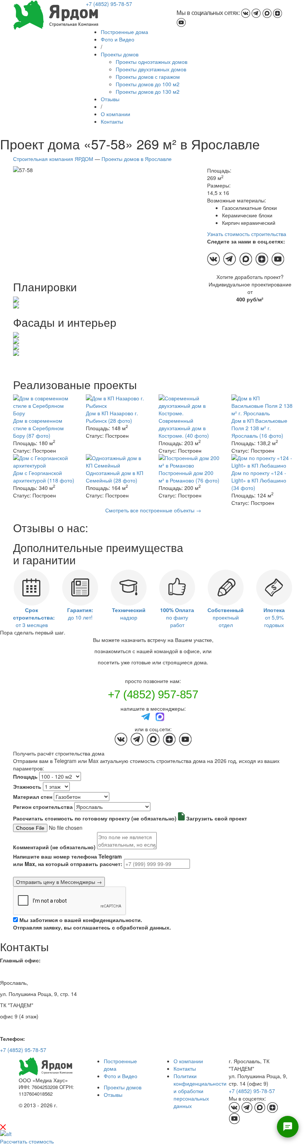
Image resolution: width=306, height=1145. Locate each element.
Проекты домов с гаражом (148, 76)
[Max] (160, 716)
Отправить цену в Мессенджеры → (59, 881)
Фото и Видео (117, 39)
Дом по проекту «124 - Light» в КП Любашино (258, 480)
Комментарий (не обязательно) (54, 847)
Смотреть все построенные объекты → (153, 510)
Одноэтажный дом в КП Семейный (114, 476)
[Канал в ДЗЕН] (277, 13)
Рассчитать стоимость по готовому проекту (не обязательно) (95, 818)
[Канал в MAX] (267, 13)
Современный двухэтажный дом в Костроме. (184, 428)
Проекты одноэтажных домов (151, 61)
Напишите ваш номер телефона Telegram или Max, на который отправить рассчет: (67, 860)
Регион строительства (43, 806)
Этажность (27, 786)
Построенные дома (124, 31)
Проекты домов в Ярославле (137, 158)
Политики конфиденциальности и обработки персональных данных (200, 1091)
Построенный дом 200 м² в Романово (189, 476)
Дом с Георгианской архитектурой (43, 476)
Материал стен (32, 796)
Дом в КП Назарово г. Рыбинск (112, 416)
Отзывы (110, 99)
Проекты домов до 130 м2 (147, 91)
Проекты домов (119, 54)
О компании (115, 114)
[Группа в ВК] (245, 13)
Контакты (112, 121)
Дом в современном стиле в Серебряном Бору (38, 428)
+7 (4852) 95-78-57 (109, 3)
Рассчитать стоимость (27, 1141)
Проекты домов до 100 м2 (147, 84)
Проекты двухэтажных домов (151, 69)
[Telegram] (146, 716)
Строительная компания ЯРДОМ (53, 158)
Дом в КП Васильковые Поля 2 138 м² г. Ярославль (259, 428)
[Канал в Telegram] (256, 13)
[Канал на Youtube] (181, 22)
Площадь (25, 776)
